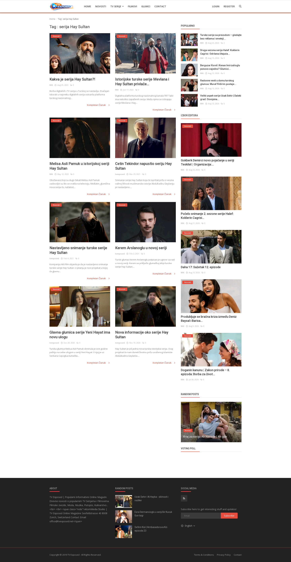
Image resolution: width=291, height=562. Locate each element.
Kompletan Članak (96, 104)
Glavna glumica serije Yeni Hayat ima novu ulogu (80, 334)
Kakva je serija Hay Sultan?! (72, 79)
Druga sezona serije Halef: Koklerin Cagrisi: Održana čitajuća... (219, 52)
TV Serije (116, 6)
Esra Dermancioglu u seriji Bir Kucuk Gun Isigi (153, 514)
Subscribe (229, 515)
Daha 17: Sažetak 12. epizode (201, 267)
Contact (160, 6)
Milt (51, 85)
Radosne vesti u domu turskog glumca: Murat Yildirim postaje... (218, 82)
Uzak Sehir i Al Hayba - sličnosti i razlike (151, 498)
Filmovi (132, 6)
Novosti (100, 6)
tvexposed (120, 174)
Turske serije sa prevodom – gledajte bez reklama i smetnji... (220, 37)
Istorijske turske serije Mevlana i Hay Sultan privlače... (142, 81)
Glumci (145, 6)
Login (215, 6)
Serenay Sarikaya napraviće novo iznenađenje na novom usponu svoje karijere (208, 432)
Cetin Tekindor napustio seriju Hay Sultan (143, 166)
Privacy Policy (224, 554)
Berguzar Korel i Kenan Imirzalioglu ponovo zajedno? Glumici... (220, 67)
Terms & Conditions (204, 554)
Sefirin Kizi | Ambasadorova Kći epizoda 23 (151, 529)
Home (87, 6)
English (189, 525)
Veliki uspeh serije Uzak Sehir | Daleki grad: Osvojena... (220, 97)
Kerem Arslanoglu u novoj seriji (141, 248)
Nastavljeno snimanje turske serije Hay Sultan (78, 250)
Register (229, 6)
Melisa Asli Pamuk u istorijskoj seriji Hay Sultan (79, 166)
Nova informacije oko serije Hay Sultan (141, 334)
